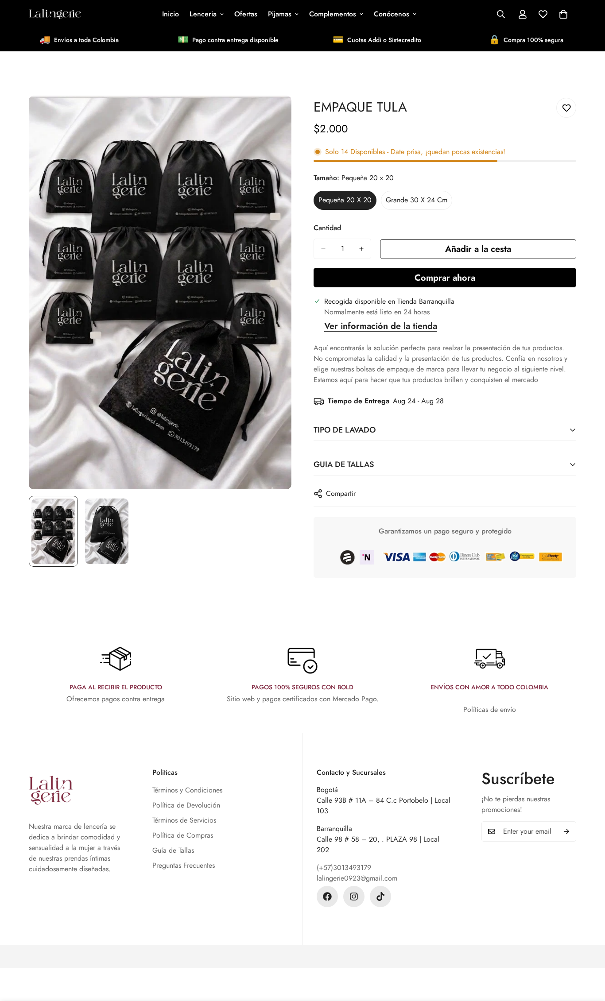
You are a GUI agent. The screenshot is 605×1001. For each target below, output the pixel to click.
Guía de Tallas (173, 850)
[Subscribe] (566, 831)
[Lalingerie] (55, 14)
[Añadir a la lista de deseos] (566, 108)
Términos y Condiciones (187, 790)
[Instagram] (354, 896)
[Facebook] (327, 896)
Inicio (170, 14)
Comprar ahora (445, 277)
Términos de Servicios (184, 820)
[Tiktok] (380, 896)
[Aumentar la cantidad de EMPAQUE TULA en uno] (361, 249)
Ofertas (245, 14)
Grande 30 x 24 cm (417, 202)
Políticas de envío (489, 709)
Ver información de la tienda (380, 326)
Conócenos (391, 14)
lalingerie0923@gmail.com (357, 878)
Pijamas (279, 14)
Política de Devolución (186, 805)
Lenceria (203, 14)
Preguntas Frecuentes (183, 865)
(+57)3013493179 (344, 867)
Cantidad (327, 228)
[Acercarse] (273, 114)
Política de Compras (182, 835)
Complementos (332, 14)
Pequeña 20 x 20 (347, 202)
